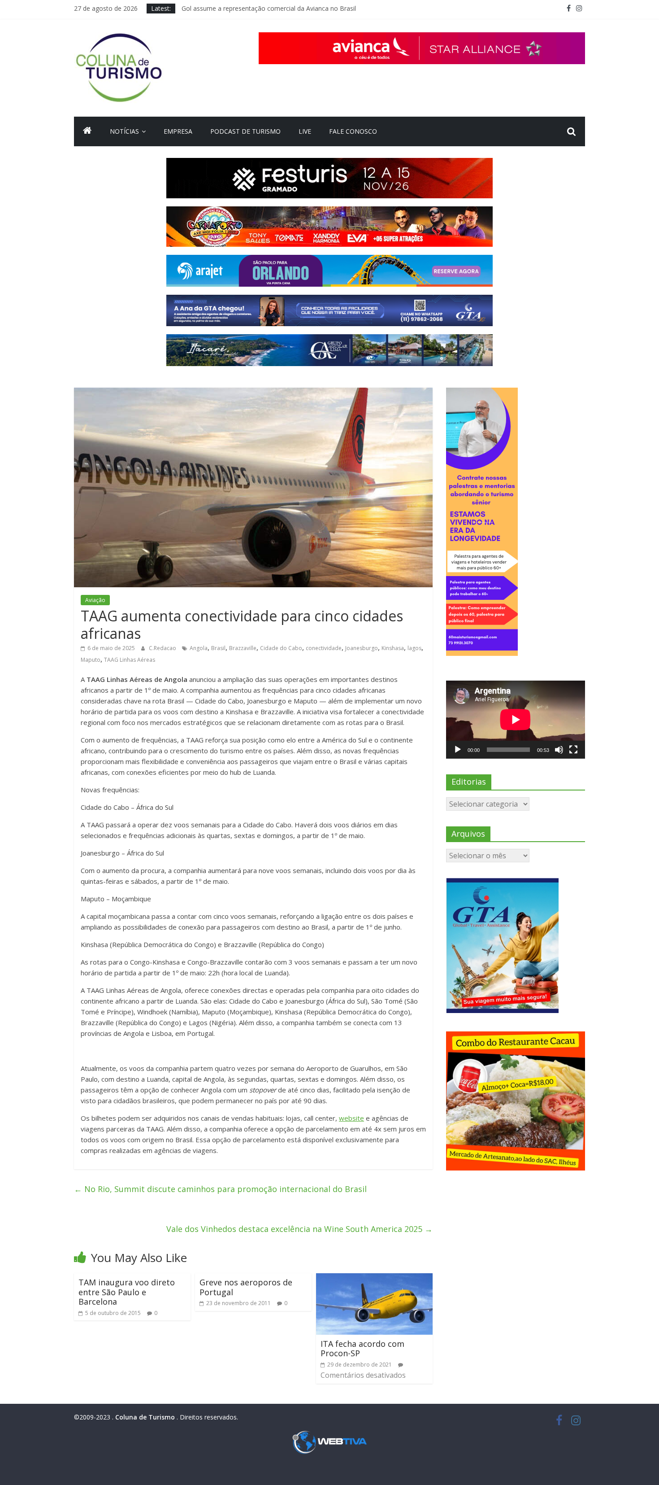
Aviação (95, 600)
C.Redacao (163, 648)
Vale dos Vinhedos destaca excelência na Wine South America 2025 (299, 1228)
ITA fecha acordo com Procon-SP (362, 1348)
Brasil (218, 648)
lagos (414, 648)
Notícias (124, 131)
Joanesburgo (361, 648)
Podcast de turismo (245, 131)
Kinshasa (393, 648)
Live (305, 131)
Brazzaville (242, 648)
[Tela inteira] (573, 749)
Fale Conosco (353, 131)
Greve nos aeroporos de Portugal (245, 1287)
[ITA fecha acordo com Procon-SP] (374, 1279)
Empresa (178, 131)
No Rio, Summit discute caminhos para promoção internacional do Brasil (220, 1189)
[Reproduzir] (457, 749)
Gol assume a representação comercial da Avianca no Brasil (269, 8)
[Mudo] (559, 749)
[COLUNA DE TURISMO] (87, 131)
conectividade (324, 648)
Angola (199, 648)
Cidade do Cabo (281, 648)
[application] (515, 720)
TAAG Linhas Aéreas (129, 660)
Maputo (90, 660)
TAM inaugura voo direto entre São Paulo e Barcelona (126, 1292)
